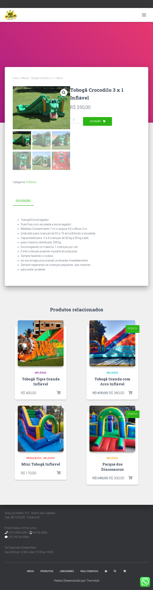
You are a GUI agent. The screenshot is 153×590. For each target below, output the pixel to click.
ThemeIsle (92, 580)
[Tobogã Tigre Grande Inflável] (41, 343)
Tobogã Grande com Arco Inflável (112, 381)
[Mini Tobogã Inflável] (41, 429)
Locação (95, 121)
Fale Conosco (89, 571)
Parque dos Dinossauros (112, 467)
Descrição (23, 200)
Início (15, 78)
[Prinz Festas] (12, 15)
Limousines (67, 571)
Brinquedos (33, 458)
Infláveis (25, 78)
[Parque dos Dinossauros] (112, 429)
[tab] (26, 201)
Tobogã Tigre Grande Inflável (41, 381)
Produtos (46, 571)
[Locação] (59, 393)
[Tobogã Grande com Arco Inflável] (112, 343)
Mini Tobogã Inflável (40, 464)
